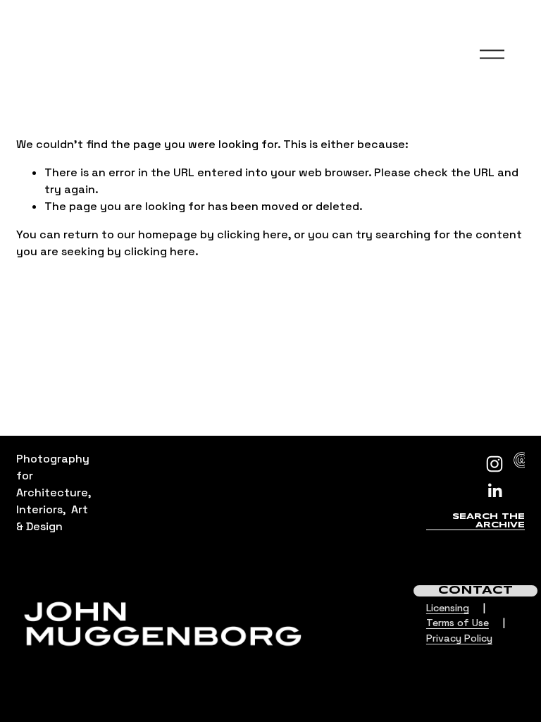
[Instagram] (494, 463)
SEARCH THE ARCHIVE (488, 521)
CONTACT (475, 590)
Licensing (447, 607)
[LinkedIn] (494, 490)
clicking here (252, 234)
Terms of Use (457, 622)
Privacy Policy (459, 638)
